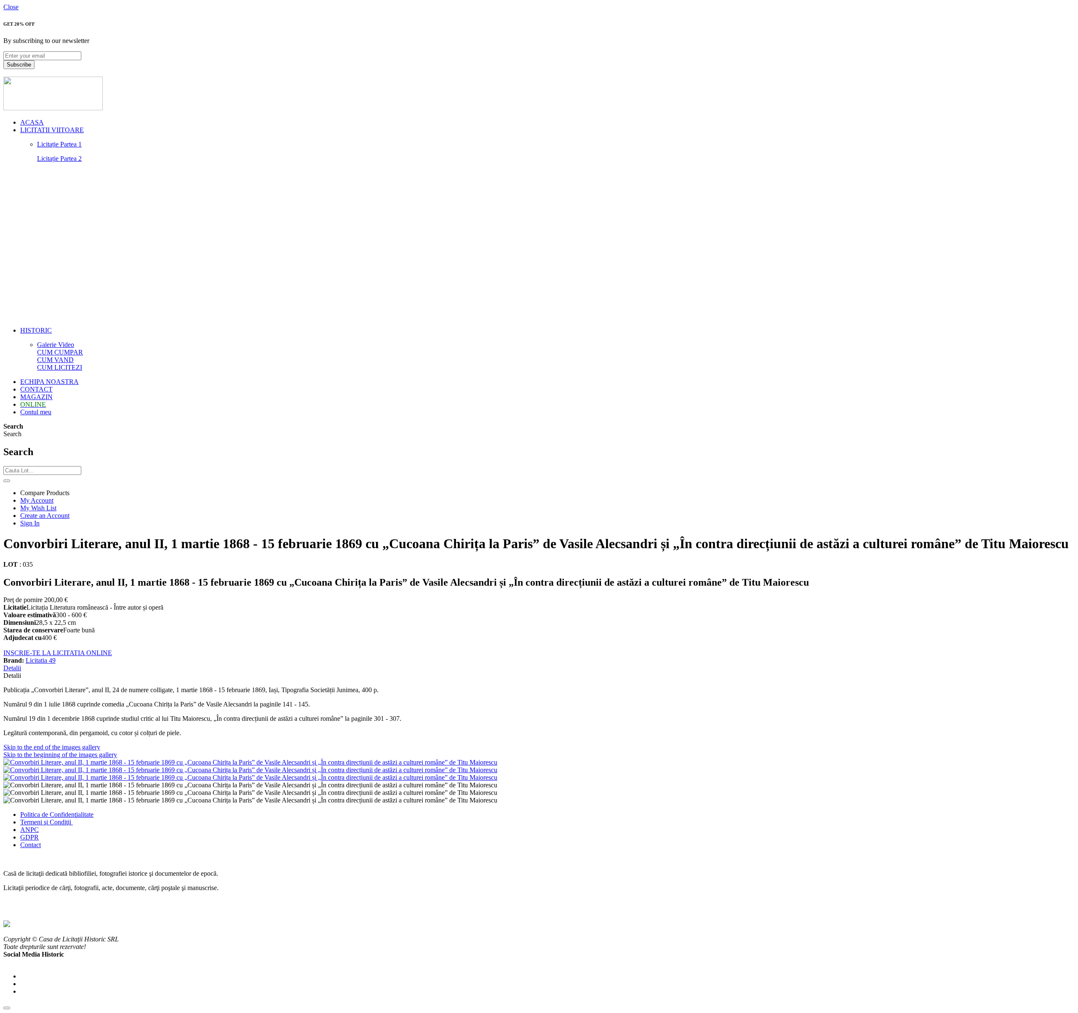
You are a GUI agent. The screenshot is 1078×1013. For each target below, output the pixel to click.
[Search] (6, 481)
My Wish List (38, 508)
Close (11, 7)
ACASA (32, 122)
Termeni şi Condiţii (46, 822)
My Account (36, 500)
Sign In (30, 523)
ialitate (84, 814)
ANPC (29, 829)
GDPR (29, 837)
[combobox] (42, 470)
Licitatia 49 (41, 660)
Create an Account (44, 515)
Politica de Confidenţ (48, 814)
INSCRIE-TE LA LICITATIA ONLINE (57, 652)
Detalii (12, 668)
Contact (30, 844)
